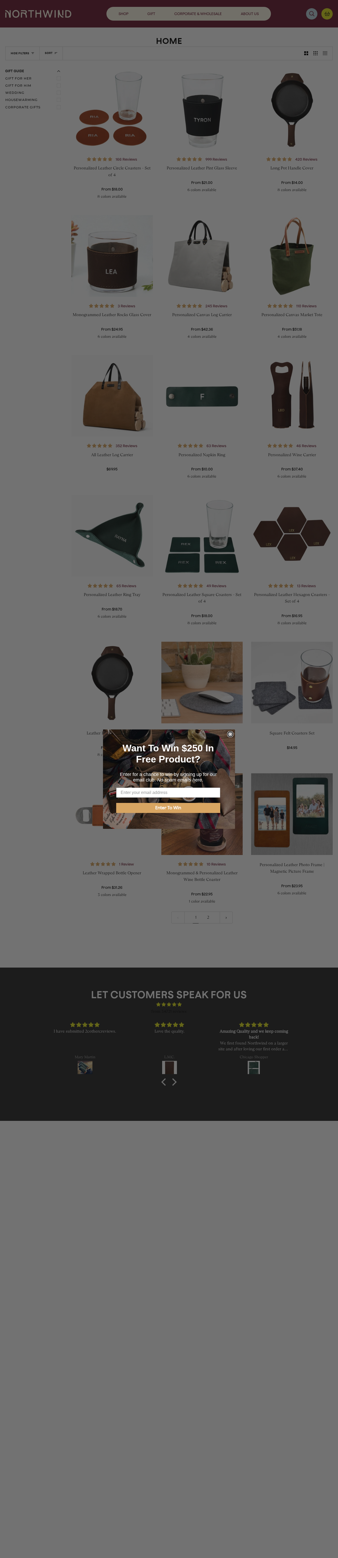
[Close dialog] (230, 734)
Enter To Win (168, 807)
